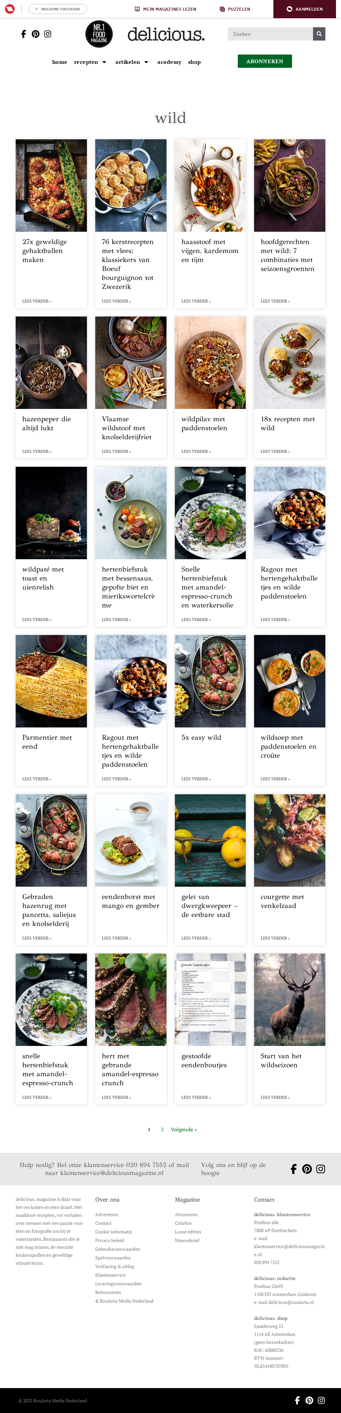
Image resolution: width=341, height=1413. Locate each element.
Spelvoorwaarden (113, 1257)
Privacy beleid (109, 1240)
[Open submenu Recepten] (104, 62)
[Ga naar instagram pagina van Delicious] (46, 34)
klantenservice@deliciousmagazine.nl (112, 1173)
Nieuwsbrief (187, 1240)
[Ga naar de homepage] (99, 34)
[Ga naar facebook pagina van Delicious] (22, 34)
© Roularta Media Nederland (124, 1301)
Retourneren (108, 1292)
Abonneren (186, 1214)
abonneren (265, 61)
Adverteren (106, 1214)
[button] (304, 9)
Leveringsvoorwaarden (118, 1283)
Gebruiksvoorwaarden (117, 1249)
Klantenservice (110, 1275)
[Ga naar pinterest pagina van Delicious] (34, 34)
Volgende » (184, 1129)
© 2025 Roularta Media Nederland (52, 1400)
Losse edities (188, 1231)
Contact (103, 1223)
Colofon (183, 1223)
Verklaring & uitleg (114, 1266)
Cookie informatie (113, 1231)
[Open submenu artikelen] (146, 62)
